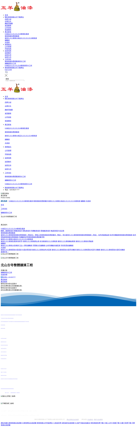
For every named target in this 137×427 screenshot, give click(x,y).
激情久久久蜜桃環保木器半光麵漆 (88, 250)
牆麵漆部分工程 (10, 63)
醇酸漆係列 (18, 231)
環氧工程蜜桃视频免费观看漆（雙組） (48, 235)
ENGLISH (8, 69)
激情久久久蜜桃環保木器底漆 (11, 250)
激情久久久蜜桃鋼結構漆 (66, 241)
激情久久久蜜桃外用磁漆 (84, 241)
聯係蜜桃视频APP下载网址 (14, 67)
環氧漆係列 (26, 231)
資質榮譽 (8, 25)
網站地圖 (4, 423)
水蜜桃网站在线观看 (29, 423)
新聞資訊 (8, 44)
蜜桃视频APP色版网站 (45, 423)
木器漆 (7, 42)
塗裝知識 (8, 49)
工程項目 (8, 59)
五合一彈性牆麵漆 (25, 245)
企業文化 (8, 21)
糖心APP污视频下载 (112, 423)
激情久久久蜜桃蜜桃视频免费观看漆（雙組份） (18, 235)
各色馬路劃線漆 (104, 235)
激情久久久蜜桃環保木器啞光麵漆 (113, 250)
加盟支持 (8, 55)
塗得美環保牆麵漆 (67, 245)
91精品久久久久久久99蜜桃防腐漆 (17, 34)
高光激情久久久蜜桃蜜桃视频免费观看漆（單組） (80, 235)
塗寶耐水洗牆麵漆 (38, 245)
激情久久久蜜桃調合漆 (31, 241)
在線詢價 (4, 274)
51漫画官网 (57, 423)
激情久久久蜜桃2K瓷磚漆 (10, 245)
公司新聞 (8, 46)
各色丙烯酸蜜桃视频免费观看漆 (121, 235)
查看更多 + (5, 252)
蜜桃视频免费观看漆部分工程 (15, 61)
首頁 (6, 15)
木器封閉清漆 (27, 250)
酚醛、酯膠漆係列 (7, 231)
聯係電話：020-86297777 (9, 277)
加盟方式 (8, 57)
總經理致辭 (9, 23)
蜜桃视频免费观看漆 (12, 36)
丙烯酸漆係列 (36, 231)
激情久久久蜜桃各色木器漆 (41, 250)
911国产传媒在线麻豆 (82, 423)
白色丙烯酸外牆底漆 (53, 245)
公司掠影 (8, 27)
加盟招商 (8, 51)
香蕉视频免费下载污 (97, 423)
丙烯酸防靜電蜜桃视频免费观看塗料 (32, 237)
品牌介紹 (8, 19)
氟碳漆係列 (55, 231)
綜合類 (61, 231)
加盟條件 (8, 53)
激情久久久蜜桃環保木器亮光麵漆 (64, 250)
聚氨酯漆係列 (46, 231)
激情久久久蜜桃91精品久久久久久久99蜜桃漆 (21, 38)
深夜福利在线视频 (68, 423)
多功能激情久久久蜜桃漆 (48, 241)
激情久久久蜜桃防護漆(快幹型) (12, 241)
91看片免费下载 (125, 423)
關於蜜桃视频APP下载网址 (14, 17)
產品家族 (8, 32)
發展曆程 (8, 30)
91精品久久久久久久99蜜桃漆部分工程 (18, 65)
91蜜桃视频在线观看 (14, 423)
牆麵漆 (7, 40)
